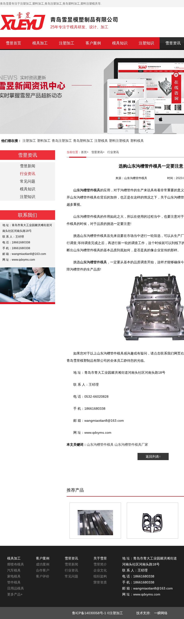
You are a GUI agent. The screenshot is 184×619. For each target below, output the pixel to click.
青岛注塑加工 (62, 141)
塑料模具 (137, 141)
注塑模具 (101, 141)
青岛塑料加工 (83, 141)
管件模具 (14, 582)
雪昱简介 (100, 564)
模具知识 (119, 43)
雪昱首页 (13, 43)
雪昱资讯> (99, 152)
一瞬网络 (159, 613)
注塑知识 (146, 43)
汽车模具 (14, 570)
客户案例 (93, 43)
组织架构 (100, 576)
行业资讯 (113, 152)
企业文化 (100, 570)
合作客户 (42, 570)
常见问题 (27, 181)
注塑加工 (66, 43)
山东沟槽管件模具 (100, 444)
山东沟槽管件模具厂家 (131, 444)
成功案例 (42, 564)
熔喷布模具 (15, 564)
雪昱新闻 (27, 166)
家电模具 (14, 576)
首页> (86, 152)
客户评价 (42, 576)
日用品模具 (15, 588)
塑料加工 (44, 141)
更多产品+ (15, 594)
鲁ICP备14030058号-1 (89, 613)
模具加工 (40, 43)
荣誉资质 (100, 582)
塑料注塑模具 (119, 141)
